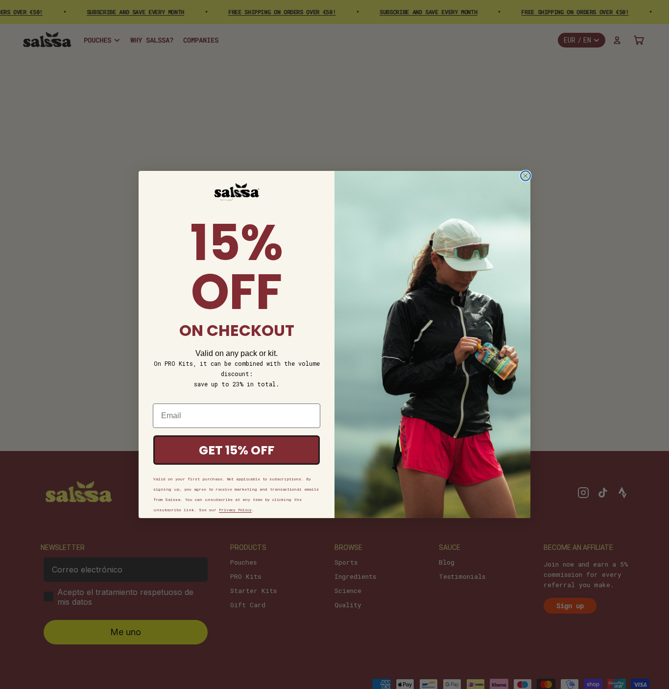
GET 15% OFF (236, 450)
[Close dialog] (525, 176)
